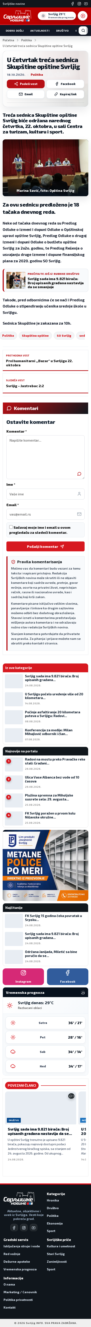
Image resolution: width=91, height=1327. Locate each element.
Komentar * (16, 431)
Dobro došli (15, 30)
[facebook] (14, 1227)
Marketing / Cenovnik (20, 1292)
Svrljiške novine (14, 3)
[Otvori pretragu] (83, 30)
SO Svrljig (64, 335)
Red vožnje (12, 1254)
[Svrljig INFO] (17, 16)
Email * (12, 505)
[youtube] (33, 1227)
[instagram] (24, 1227)
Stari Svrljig (56, 1254)
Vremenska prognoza (20, 1269)
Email (29, 94)
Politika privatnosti (18, 1300)
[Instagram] (79, 3)
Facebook (68, 84)
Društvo (62, 30)
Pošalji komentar (42, 546)
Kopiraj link (68, 94)
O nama (9, 1284)
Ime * (10, 484)
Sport (51, 1231)
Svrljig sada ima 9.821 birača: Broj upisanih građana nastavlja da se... (40, 1131)
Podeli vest (29, 84)
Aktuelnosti (39, 30)
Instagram (23, 981)
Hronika (53, 1200)
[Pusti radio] (82, 16)
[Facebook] (72, 3)
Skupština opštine (35, 335)
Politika (26, 40)
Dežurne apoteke (17, 1261)
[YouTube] (85, 3)
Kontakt (9, 1307)
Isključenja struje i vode (22, 1246)
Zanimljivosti (57, 1261)
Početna (8, 40)
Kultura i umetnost (61, 1246)
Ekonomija (55, 1223)
